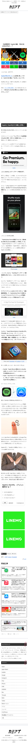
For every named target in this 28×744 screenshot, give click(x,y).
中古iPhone (5, 712)
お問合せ (20, 737)
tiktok (3, 698)
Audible (4, 672)
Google (3, 675)
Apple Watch (5, 669)
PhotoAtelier (11, 361)
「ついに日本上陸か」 (9, 87)
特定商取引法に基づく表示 (20, 735)
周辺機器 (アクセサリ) (7, 715)
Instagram (4, 678)
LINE (3, 686)
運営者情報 (7, 735)
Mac (3, 692)
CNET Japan (8, 557)
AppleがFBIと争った (6, 75)
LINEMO (4, 689)
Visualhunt (18, 361)
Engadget (14, 557)
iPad (3, 680)
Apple (16, 269)
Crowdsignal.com (20, 503)
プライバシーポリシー (8, 737)
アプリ (3, 706)
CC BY (22, 361)
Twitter (3, 700)
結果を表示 (11, 503)
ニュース (4, 553)
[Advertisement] (14, 28)
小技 (3, 718)
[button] (22, 66)
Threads (4, 695)
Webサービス (5, 703)
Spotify (14, 167)
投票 (5, 502)
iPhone (3, 683)
